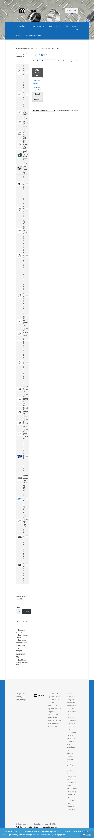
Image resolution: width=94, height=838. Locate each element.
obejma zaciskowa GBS (20, 653)
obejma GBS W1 (20, 632)
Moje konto (52, 26)
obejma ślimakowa (22, 660)
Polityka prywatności (24, 827)
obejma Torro (20, 648)
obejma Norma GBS (21, 642)
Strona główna (21, 26)
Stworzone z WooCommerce (45, 827)
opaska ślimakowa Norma (22, 664)
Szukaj (18, 608)
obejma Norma (21, 640)
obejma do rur (20, 630)
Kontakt (19, 35)
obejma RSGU (20, 645)
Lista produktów (37, 26)
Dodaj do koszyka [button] (37, 96)
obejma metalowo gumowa (22, 636)
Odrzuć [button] (88, 834)
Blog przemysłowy (33, 35)
